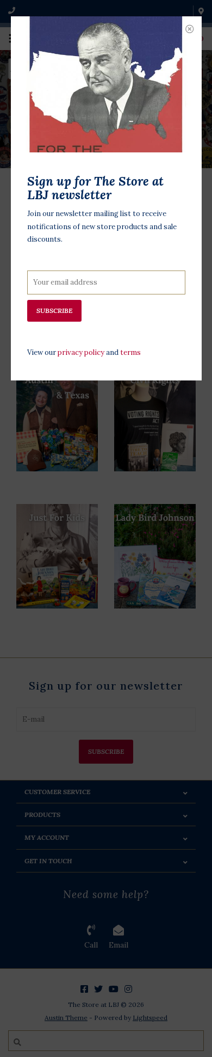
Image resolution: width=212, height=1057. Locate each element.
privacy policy (81, 352)
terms (130, 352)
